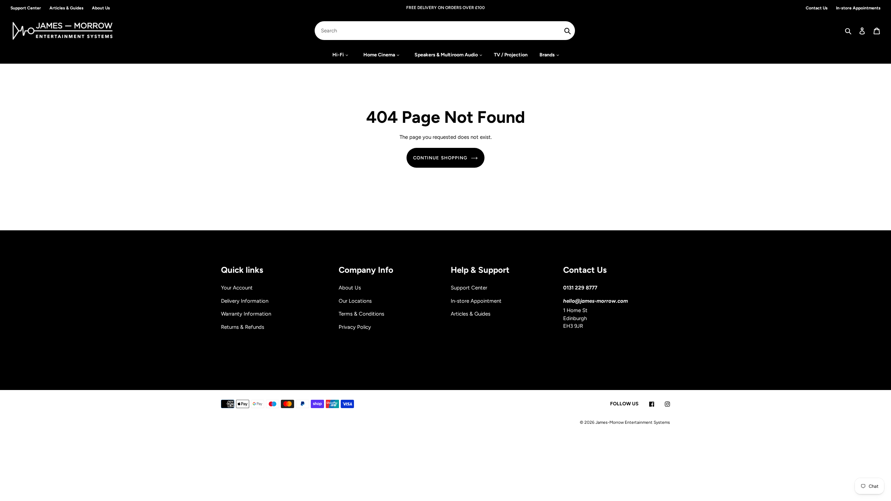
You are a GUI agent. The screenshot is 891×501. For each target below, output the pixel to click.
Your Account (237, 288)
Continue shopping (440, 157)
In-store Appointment (476, 301)
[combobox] (445, 30)
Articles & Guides (470, 314)
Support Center (469, 288)
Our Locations (355, 301)
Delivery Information (244, 301)
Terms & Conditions (361, 314)
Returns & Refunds (242, 327)
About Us (350, 288)
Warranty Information (246, 314)
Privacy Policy (355, 327)
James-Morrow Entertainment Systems (633, 422)
